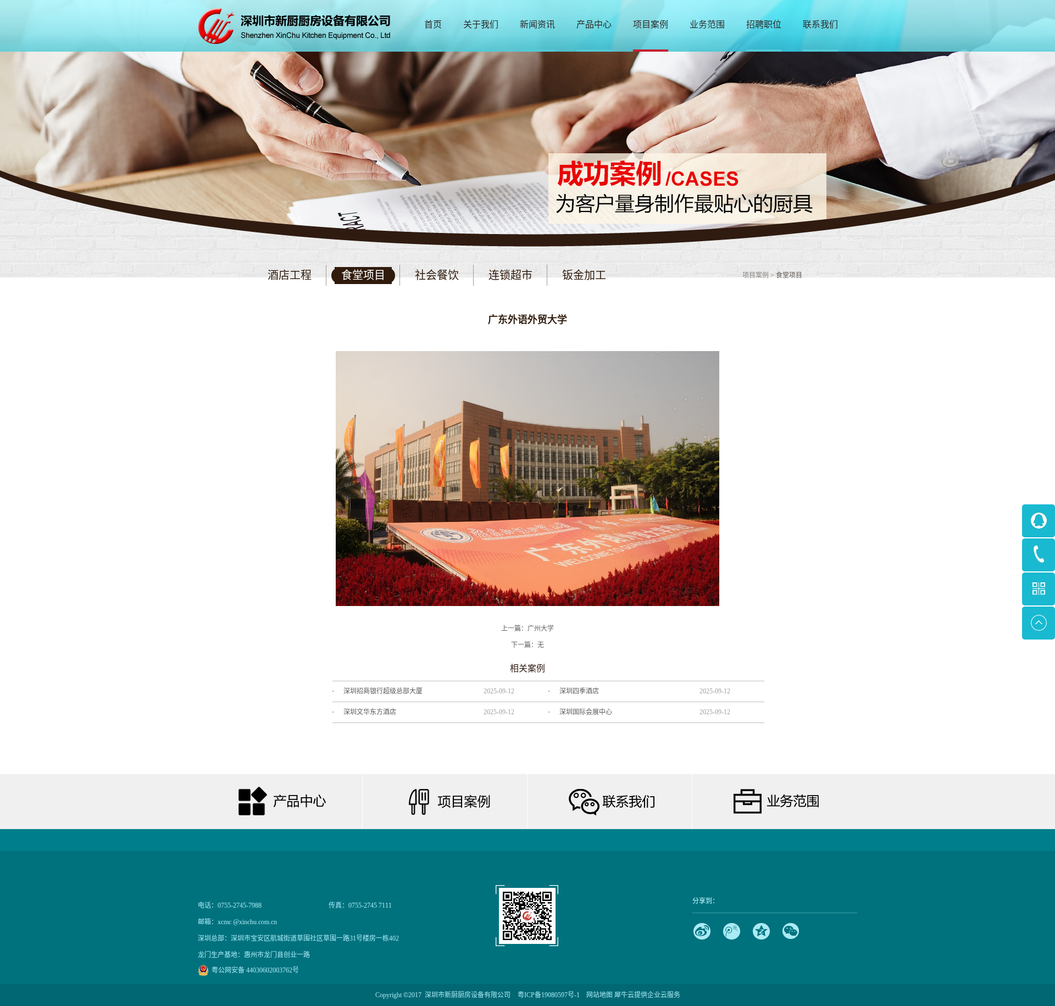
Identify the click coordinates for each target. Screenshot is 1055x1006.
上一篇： (527, 628)
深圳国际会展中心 (585, 712)
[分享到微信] (790, 931)
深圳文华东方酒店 (369, 712)
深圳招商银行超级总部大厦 (383, 691)
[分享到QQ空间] (761, 931)
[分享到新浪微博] (701, 931)
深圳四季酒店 (579, 691)
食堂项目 (789, 275)
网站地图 (598, 995)
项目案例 (755, 275)
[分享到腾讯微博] (731, 931)
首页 (433, 24)
